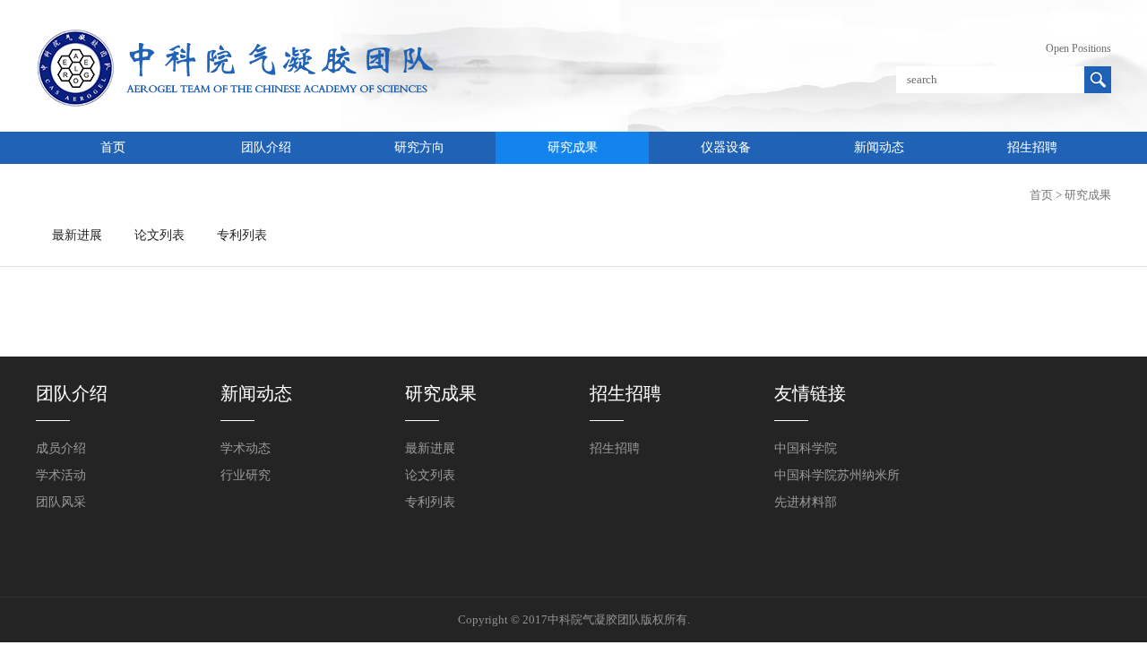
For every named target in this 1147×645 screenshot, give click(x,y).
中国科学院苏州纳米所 (837, 475)
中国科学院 (805, 448)
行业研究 (245, 475)
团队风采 (61, 502)
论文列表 (159, 235)
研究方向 (419, 147)
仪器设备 (726, 147)
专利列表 (242, 235)
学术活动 (61, 475)
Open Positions (1078, 48)
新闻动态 (879, 147)
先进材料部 (805, 502)
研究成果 (573, 147)
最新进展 (77, 235)
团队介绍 (266, 147)
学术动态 (245, 448)
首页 (112, 147)
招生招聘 (1032, 147)
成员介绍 (61, 448)
